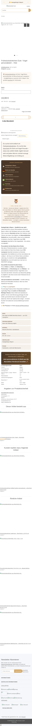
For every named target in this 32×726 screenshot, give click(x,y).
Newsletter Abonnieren (25, 671)
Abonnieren (18, 671)
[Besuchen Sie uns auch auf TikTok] (2, 714)
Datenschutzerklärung (6, 664)
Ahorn (21, 367)
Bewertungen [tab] (5, 138)
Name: (2, 89)
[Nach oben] (0, 725)
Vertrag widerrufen (7, 708)
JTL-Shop (18, 722)
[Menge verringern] (2, 117)
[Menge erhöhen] (29, 117)
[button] (23, 6)
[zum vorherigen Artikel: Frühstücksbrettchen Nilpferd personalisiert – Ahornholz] (6, 16)
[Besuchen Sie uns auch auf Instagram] (2, 712)
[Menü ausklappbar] (3, 6)
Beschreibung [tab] (22, 136)
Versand (13, 101)
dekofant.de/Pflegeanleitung (22, 305)
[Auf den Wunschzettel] (28, 25)
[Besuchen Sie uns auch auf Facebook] (2, 710)
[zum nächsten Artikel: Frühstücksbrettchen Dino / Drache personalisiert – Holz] (8, 16)
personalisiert (17, 216)
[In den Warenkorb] (2, 21)
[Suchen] (30, 10)
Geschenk (10, 80)
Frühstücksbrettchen (10, 74)
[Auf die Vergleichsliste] (25, 25)
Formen (8, 69)
